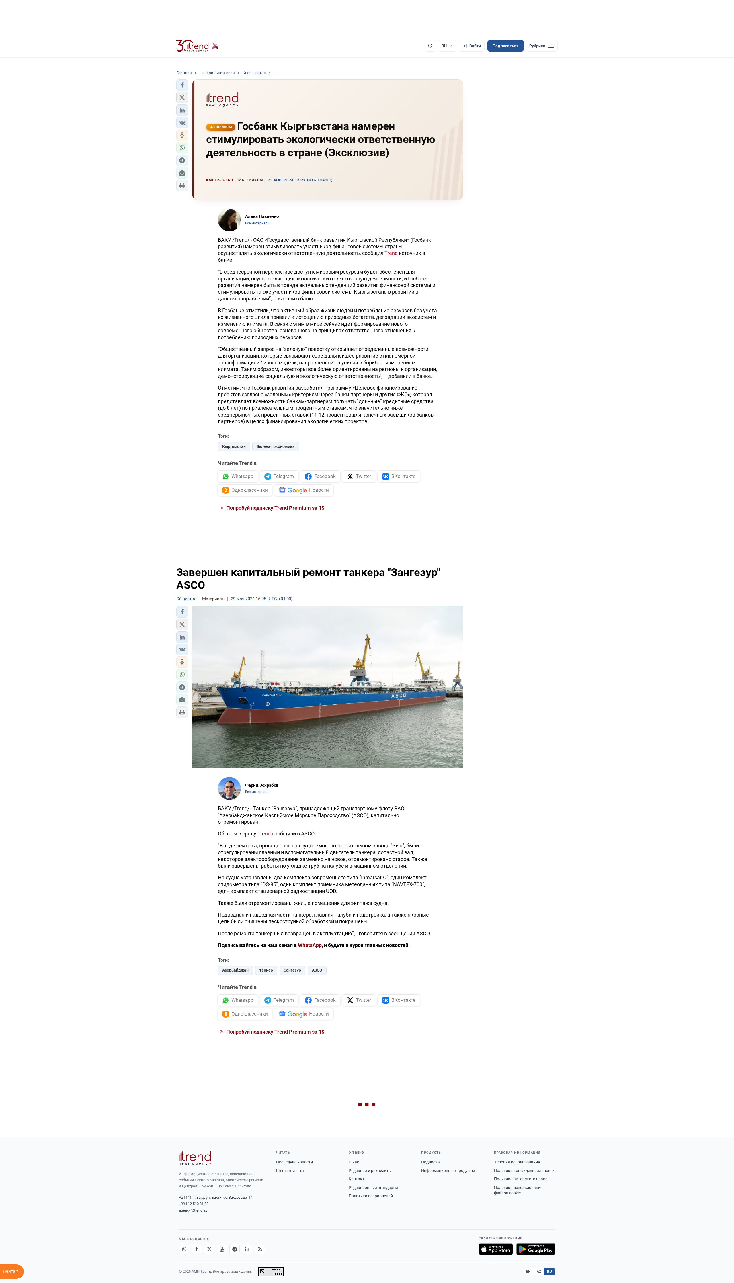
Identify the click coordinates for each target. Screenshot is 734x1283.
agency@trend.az (193, 1210)
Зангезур (292, 970)
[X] (209, 1249)
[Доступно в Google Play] (535, 1249)
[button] (182, 85)
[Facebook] (197, 1249)
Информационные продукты (448, 1170)
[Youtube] (222, 1249)
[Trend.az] (197, 46)
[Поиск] (430, 46)
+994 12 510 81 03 (193, 1204)
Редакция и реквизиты (370, 1170)
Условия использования (517, 1162)
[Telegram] (234, 1249)
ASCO (317, 970)
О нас (354, 1162)
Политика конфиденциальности (524, 1170)
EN (528, 1272)
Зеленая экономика (276, 446)
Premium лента (290, 1170)
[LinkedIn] (247, 1249)
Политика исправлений (371, 1196)
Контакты (358, 1179)
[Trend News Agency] (195, 1158)
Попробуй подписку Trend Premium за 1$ (274, 508)
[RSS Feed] (260, 1249)
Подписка (430, 1162)
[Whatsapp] (184, 1249)
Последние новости (294, 1162)
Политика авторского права (521, 1179)
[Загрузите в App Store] (496, 1249)
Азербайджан (235, 970)
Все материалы (257, 223)
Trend (391, 253)
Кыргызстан (234, 446)
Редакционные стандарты (373, 1187)
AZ (539, 1272)
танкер (266, 970)
